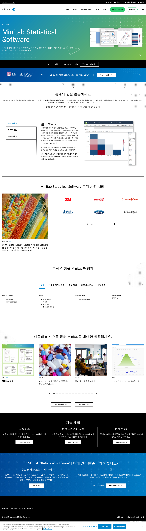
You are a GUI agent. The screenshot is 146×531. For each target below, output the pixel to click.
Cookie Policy (47, 529)
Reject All (105, 526)
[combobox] (8, 2)
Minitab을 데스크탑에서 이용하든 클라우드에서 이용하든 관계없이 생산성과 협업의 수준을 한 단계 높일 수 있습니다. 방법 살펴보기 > (59, 156)
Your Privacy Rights (90, 526)
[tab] (21, 123)
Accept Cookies (119, 526)
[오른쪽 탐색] (114, 224)
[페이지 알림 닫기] (140, 75)
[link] (25, 223)
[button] (143, 9)
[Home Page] (8, 9)
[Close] (142, 526)
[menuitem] (67, 9)
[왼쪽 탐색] (84, 224)
